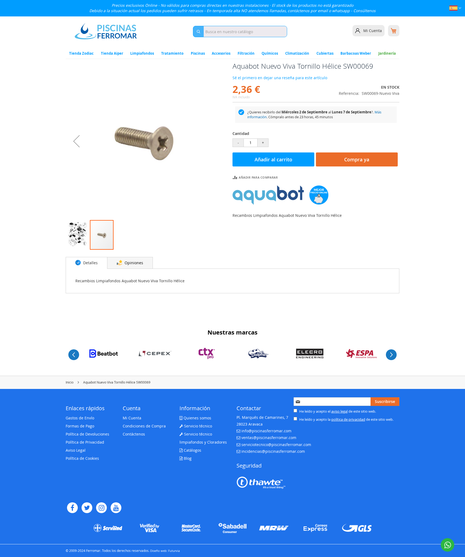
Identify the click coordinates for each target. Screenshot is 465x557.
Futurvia (174, 551)
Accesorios (221, 53)
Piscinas (198, 53)
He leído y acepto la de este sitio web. (345, 419)
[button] (455, 8)
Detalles (90, 262)
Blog (187, 458)
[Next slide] (391, 354)
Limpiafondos (142, 53)
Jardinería (387, 53)
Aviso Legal (76, 450)
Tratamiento (172, 53)
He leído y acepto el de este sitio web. (337, 411)
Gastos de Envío (80, 417)
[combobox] (240, 31)
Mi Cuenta (372, 30)
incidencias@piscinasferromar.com (273, 451)
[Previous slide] (73, 354)
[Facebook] (72, 507)
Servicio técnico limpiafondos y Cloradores (203, 438)
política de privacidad (348, 419)
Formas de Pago (80, 426)
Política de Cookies (82, 458)
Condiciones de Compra (144, 426)
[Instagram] (101, 507)
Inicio (69, 382)
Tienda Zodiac (81, 53)
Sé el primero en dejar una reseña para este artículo (279, 77)
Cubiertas (324, 53)
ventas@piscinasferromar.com (268, 437)
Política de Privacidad (85, 442)
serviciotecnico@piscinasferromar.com (276, 444)
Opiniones (133, 262)
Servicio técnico (197, 426)
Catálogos (192, 450)
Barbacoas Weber (355, 53)
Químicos (270, 53)
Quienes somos (196, 417)
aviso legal (339, 411)
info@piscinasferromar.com (266, 430)
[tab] (86, 263)
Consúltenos (364, 10)
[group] (103, 353)
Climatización (297, 53)
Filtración (246, 53)
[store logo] (106, 31)
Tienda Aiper (112, 53)
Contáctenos (134, 434)
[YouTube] (116, 507)
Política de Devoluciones (87, 434)
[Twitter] (87, 507)
